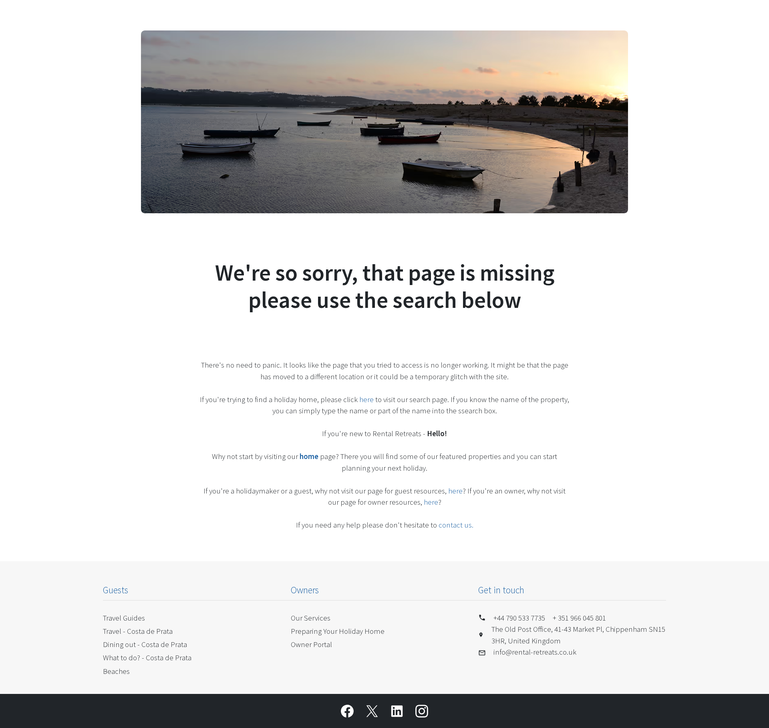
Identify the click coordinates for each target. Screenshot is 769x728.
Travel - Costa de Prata (138, 631)
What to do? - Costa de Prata (147, 657)
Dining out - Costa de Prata (145, 644)
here (366, 399)
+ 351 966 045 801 (579, 618)
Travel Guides (124, 618)
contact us (455, 525)
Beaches (116, 671)
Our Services (310, 618)
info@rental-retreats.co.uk (534, 652)
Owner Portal (311, 644)
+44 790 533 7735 (519, 618)
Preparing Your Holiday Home (337, 631)
